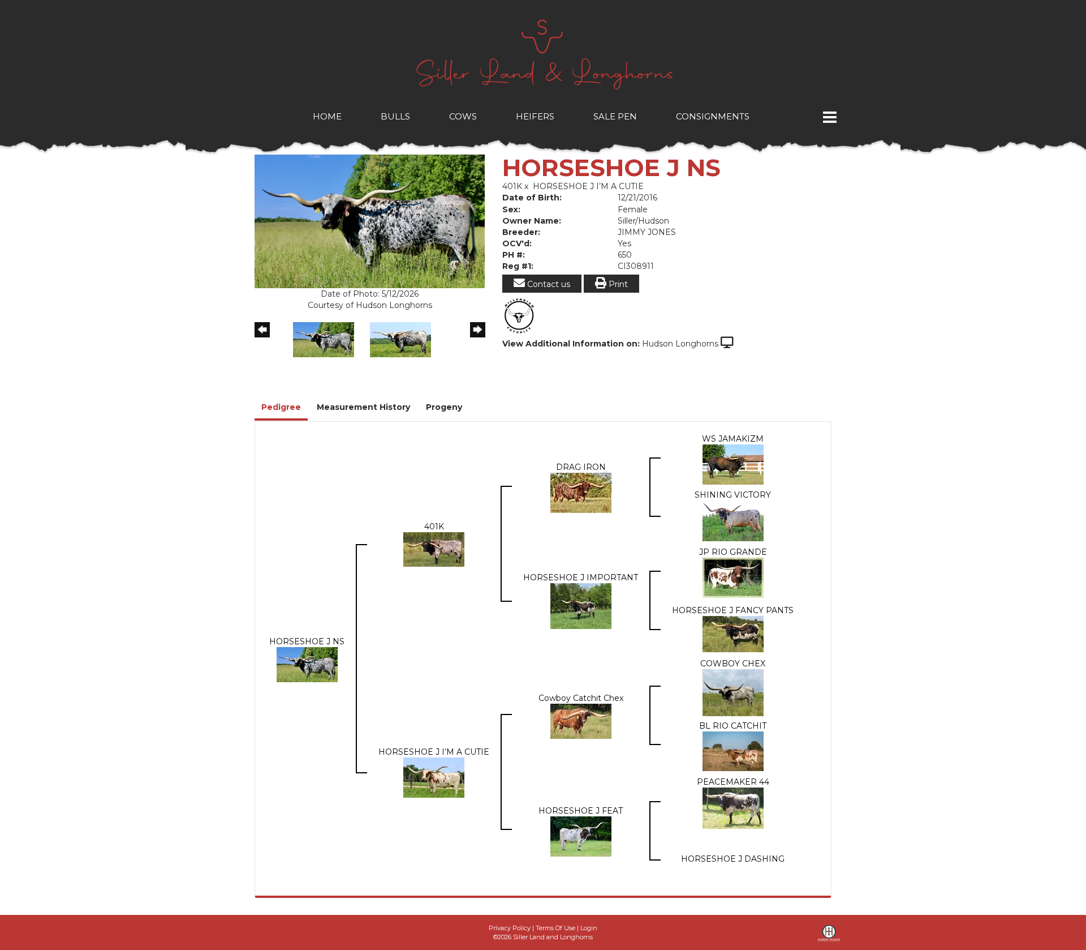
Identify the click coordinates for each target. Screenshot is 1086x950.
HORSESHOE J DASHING (733, 859)
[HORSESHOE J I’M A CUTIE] (433, 777)
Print (617, 284)
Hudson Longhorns (680, 344)
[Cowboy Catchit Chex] (580, 720)
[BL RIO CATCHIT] (733, 751)
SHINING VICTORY (733, 495)
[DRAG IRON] (580, 492)
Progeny (444, 407)
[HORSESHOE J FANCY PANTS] (733, 633)
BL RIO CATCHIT (732, 726)
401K (512, 186)
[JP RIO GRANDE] (733, 577)
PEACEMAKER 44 (733, 782)
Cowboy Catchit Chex (580, 698)
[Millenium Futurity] (522, 316)
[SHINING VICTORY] (733, 520)
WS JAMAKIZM (733, 439)
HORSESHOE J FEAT (580, 811)
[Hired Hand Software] (829, 937)
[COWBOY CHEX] (733, 692)
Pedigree (281, 407)
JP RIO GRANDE (733, 552)
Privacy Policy (510, 928)
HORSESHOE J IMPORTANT (580, 577)
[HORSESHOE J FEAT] (580, 836)
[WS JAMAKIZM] (733, 464)
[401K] (433, 549)
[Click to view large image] (370, 221)
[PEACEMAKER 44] (733, 807)
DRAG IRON (581, 467)
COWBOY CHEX (732, 663)
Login (588, 928)
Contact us (547, 284)
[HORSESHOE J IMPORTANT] (580, 605)
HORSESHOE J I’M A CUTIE (588, 186)
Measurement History (363, 407)
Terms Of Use (555, 928)
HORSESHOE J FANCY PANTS (733, 610)
